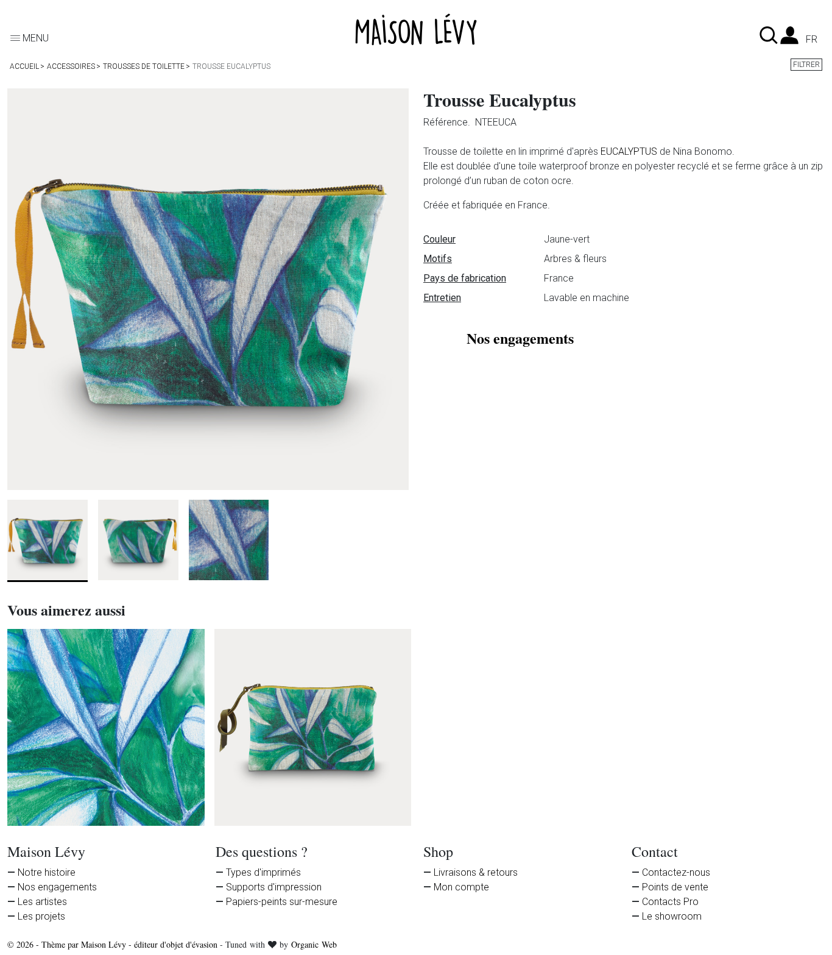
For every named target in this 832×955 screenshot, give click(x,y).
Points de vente (675, 887)
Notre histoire (47, 872)
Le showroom (672, 916)
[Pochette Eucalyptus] (313, 727)
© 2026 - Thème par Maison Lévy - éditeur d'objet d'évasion (113, 944)
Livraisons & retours (476, 872)
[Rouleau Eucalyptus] (106, 727)
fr (811, 39)
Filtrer (806, 64)
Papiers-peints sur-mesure (281, 901)
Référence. (448, 122)
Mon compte (461, 887)
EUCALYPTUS (629, 151)
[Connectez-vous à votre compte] (789, 38)
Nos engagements (57, 887)
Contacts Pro (670, 901)
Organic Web (314, 944)
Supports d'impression (274, 887)
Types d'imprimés (263, 872)
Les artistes (42, 901)
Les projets (41, 916)
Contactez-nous (676, 872)
